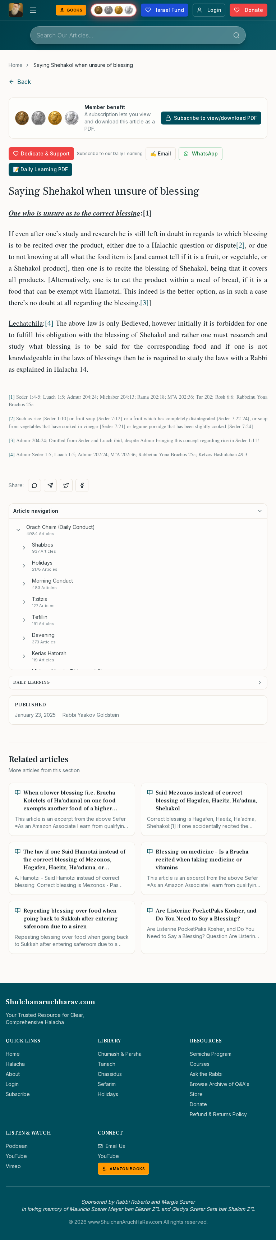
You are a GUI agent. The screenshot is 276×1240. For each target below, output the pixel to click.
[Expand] (24, 548)
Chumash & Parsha (120, 1054)
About (13, 1074)
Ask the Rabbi (206, 1074)
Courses (200, 1064)
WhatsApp (205, 153)
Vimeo (13, 1166)
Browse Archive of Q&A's (219, 1084)
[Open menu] (33, 10)
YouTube (16, 1156)
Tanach (106, 1064)
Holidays (108, 1094)
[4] (49, 323)
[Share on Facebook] (81, 485)
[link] (83, 65)
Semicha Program (210, 1054)
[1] (12, 396)
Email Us (115, 1146)
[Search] (236, 35)
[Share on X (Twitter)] (66, 485)
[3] (144, 302)
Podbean (17, 1146)
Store (196, 1094)
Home (16, 65)
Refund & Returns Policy (218, 1114)
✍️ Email (160, 153)
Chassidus (110, 1074)
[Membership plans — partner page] (114, 10)
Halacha (15, 1064)
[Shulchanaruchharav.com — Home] (16, 10)
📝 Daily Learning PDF (40, 169)
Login (12, 1084)
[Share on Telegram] (50, 485)
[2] (240, 245)
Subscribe (18, 1094)
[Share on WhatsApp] (34, 485)
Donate (198, 1104)
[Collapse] (18, 530)
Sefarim (107, 1084)
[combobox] (138, 35)
